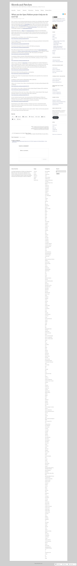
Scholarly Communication (48, 478)
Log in (53, 126)
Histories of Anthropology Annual (57, 71)
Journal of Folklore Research (56, 78)
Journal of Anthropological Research (57, 61)
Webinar (46, 544)
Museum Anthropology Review (57, 82)
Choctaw (46, 236)
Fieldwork (46, 301)
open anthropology (47, 437)
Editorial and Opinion (48, 277)
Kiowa (46, 372)
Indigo (46, 348)
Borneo (46, 214)
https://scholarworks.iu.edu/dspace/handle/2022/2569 (20, 73)
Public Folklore (47, 463)
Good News (46, 315)
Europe (46, 295)
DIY (45, 272)
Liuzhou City (47, 386)
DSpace (23, 30)
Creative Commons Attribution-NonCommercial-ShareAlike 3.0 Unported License (58, 20)
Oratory (46, 444)
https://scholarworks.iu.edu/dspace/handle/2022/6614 (20, 47)
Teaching (37, 10)
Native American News (48, 421)
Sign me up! (56, 117)
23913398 (46, 172)
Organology (46, 445)
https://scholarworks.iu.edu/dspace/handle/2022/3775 (20, 80)
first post (12, 26)
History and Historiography (49, 335)
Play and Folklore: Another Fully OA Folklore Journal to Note (37, 133)
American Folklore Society (42, 49)
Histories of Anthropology (56, 69)
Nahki (46, 417)
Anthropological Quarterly (56, 60)
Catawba (46, 224)
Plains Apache (47, 451)
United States (47, 536)
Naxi (45, 422)
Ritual (46, 474)
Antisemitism (47, 188)
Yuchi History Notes (48, 552)
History (46, 334)
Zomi (46, 556)
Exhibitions (46, 298)
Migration (46, 401)
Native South (54, 72)
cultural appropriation (48, 253)
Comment (44, 159)
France (46, 309)
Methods (46, 395)
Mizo (46, 405)
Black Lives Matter (47, 208)
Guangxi (46, 320)
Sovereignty (46, 513)
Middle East (46, 399)
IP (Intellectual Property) (48, 360)
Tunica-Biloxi (47, 533)
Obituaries (46, 432)
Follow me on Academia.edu (57, 134)
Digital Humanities (47, 269)
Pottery (46, 454)
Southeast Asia (47, 504)
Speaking (46, 516)
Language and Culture (48, 373)
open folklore (47, 441)
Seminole (46, 484)
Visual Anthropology (48, 541)
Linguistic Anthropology (48, 379)
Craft (45, 248)
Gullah (46, 323)
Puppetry (46, 466)
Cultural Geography (48, 254)
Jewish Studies (47, 364)
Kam (45, 370)
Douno (46, 275)
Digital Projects (47, 270)
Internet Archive (47, 356)
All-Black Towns (47, 178)
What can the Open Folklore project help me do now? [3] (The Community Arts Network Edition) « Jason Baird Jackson (29, 142)
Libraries (46, 376)
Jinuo (46, 366)
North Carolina (47, 426)
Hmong (46, 340)
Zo (45, 555)
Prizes (46, 457)
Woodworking (47, 545)
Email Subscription (56, 108)
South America (47, 501)
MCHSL (46, 393)
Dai (45, 257)
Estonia (46, 282)
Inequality (46, 351)
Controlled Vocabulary (48, 244)
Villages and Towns (48, 539)
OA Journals (40, 128)
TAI (45, 520)
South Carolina (47, 503)
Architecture (46, 191)
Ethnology (46, 291)
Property (46, 458)
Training (46, 532)
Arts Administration (48, 195)
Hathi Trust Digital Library (32, 26)
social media (46, 496)
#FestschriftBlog (47, 171)
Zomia (46, 558)
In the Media (47, 344)
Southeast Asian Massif (48, 506)
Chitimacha (46, 234)
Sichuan (46, 488)
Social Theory (47, 497)
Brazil (46, 215)
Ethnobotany (47, 283)
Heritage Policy (47, 331)
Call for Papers (47, 221)
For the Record (47, 308)
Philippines (46, 450)
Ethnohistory (47, 289)
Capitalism (46, 223)
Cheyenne (46, 228)
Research (24, 10)
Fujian (46, 311)
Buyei (46, 218)
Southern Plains (47, 509)
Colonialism (46, 239)
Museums (46, 412)
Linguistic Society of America (49, 380)
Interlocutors (47, 354)
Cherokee (46, 227)
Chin (45, 231)
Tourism (46, 529)
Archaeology (47, 189)
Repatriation (46, 471)
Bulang (46, 217)
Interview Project (47, 359)
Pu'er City (46, 461)
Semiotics (46, 485)
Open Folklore (27, 24)
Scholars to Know (47, 481)
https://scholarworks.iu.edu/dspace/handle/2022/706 (20, 38)
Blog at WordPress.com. (38, 563)
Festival (46, 299)
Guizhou (46, 321)
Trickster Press (25, 62)
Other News (46, 448)
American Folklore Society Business (41, 126)
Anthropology (47, 186)
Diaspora (46, 266)
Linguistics (46, 382)
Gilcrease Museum (47, 314)
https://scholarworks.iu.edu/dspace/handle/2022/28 (19, 101)
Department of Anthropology (56, 100)
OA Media (45, 128)
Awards (46, 199)
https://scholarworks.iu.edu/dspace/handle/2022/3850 (20, 43)
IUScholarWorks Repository (27, 28)
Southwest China (47, 512)
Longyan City (47, 388)
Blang (46, 210)
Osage (46, 447)
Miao (46, 398)
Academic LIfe (47, 174)
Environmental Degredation (49, 280)
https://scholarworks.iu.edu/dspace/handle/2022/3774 (20, 86)
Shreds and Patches (21, 4)
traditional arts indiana (48, 530)
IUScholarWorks (54, 90)
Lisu (45, 383)
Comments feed (54, 129)
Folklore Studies (43, 127)
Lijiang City (46, 377)
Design (46, 264)
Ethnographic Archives (48, 285)
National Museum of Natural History (57, 103)
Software (46, 500)
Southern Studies (47, 510)
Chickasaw (46, 230)
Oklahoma (46, 434)
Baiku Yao (46, 204)
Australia (46, 198)
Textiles (46, 525)
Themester (46, 526)
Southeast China (47, 507)
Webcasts (46, 542)
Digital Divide (47, 267)
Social (46, 494)
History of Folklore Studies (49, 338)
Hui (45, 341)
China (46, 233)
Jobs (45, 367)
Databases (46, 260)
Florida (46, 302)
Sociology (46, 498)
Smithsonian (47, 493)
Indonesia (46, 350)
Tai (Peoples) (47, 522)
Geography (46, 312)
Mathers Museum (47, 392)
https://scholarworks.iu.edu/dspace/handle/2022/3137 (20, 94)
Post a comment (22, 137)
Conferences (47, 240)
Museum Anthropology (55, 80)
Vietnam (46, 538)
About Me (13, 10)
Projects (18, 10)
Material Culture (47, 390)
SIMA (46, 491)
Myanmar (46, 415)
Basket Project (47, 205)
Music (46, 414)
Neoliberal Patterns (47, 424)
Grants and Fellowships (48, 318)
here (16, 40)
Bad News (46, 201)
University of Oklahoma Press (56, 93)
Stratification (47, 519)
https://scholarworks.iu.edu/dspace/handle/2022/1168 (20, 60)
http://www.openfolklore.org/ (24, 25)
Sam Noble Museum (55, 104)
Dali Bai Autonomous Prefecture (49, 259)
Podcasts (46, 453)
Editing (42, 10)
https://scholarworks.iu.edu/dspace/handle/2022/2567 (20, 69)
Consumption (47, 241)
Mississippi (46, 404)
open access (46, 435)
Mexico (46, 396)
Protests (46, 460)
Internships (46, 357)
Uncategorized (47, 535)
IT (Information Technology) (49, 361)
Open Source (47, 442)
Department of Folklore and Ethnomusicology (59, 101)
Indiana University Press (55, 89)
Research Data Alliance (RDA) (49, 473)
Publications (30, 10)
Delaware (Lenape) (47, 263)
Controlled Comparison (48, 243)
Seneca (46, 487)
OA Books (35, 128)
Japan (46, 363)
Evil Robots (46, 296)
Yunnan (46, 553)
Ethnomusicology (35, 127)
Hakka (46, 324)
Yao (45, 549)
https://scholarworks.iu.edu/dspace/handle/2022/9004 (20, 53)
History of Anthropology (48, 337)
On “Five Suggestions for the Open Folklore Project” (21, 133)
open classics (47, 438)
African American (47, 177)
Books (46, 212)
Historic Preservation (48, 332)
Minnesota (46, 402)
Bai (45, 202)
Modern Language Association (49, 406)
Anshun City (47, 185)
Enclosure (46, 279)
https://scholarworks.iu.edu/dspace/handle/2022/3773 (20, 89)
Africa (46, 175)
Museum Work (48, 10)
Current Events (47, 256)
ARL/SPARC (47, 194)
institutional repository (30, 30)
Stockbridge (46, 517)
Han (45, 325)
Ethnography (47, 288)
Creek (46, 250)
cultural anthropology (48, 251)
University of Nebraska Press (56, 92)
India (45, 345)
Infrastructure (47, 353)
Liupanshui (46, 385)
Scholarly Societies (45, 129)
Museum (46, 408)
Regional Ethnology (48, 470)
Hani (45, 327)
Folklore (46, 304)
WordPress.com (54, 131)
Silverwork (46, 490)
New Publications (47, 425)
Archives (46, 192)
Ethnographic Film (47, 286)
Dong (46, 273)
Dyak (46, 276)
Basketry (46, 207)
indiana (46, 347)
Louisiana (46, 389)
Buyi (45, 220)
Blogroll (46, 211)
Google (46, 317)
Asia (45, 196)
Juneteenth (46, 369)
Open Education (47, 440)
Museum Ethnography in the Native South (59, 48)
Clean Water (46, 237)
